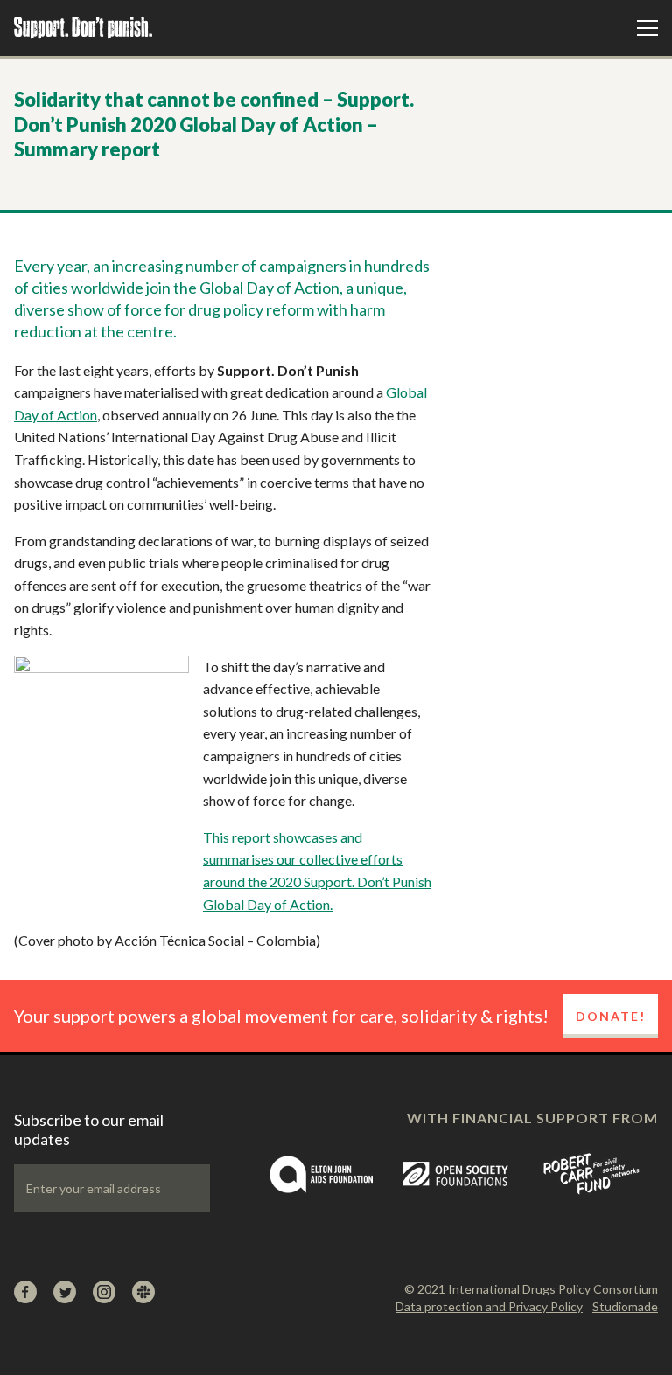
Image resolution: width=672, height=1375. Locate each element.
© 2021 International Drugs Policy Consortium (531, 1288)
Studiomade (625, 1306)
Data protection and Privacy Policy (489, 1306)
